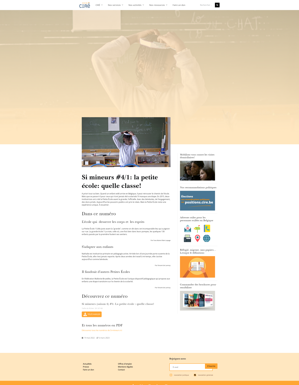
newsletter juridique (181, 375)
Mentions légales (125, 366)
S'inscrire (211, 366)
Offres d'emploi (125, 364)
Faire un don (179, 5)
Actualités (87, 364)
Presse (86, 366)
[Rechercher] (217, 5)
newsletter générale (205, 375)
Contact (121, 369)
